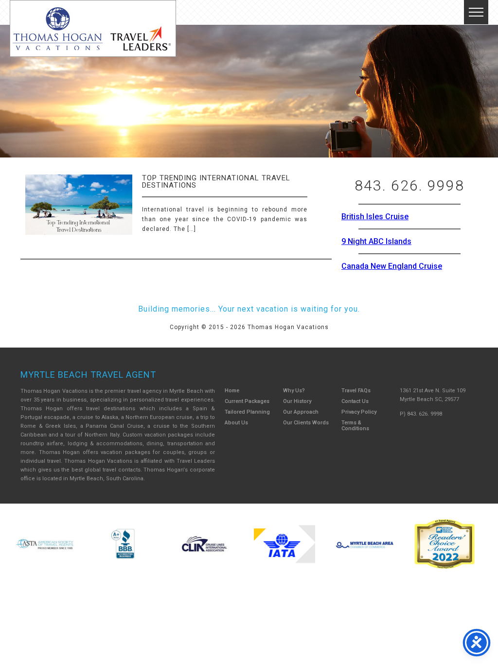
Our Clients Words (306, 422)
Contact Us (355, 401)
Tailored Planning (247, 412)
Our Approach (301, 412)
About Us (236, 422)
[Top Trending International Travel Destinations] (78, 213)
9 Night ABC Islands (376, 241)
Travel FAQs (356, 390)
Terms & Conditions (355, 425)
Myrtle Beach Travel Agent (88, 374)
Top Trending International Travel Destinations (216, 182)
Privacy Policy (358, 412)
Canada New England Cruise (391, 266)
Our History (297, 401)
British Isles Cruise (375, 216)
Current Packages (247, 401)
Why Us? (294, 390)
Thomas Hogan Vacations (93, 28)
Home (232, 390)
